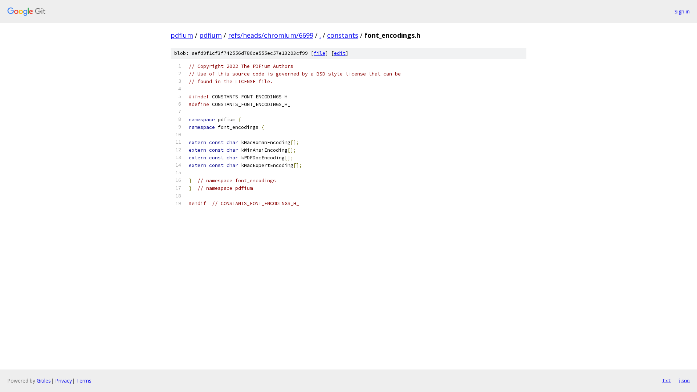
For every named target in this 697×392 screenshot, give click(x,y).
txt (666, 380)
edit (340, 53)
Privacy (63, 380)
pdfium (182, 35)
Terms (83, 380)
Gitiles (44, 380)
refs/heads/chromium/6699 (270, 35)
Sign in (682, 11)
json (684, 380)
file (319, 53)
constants (342, 35)
